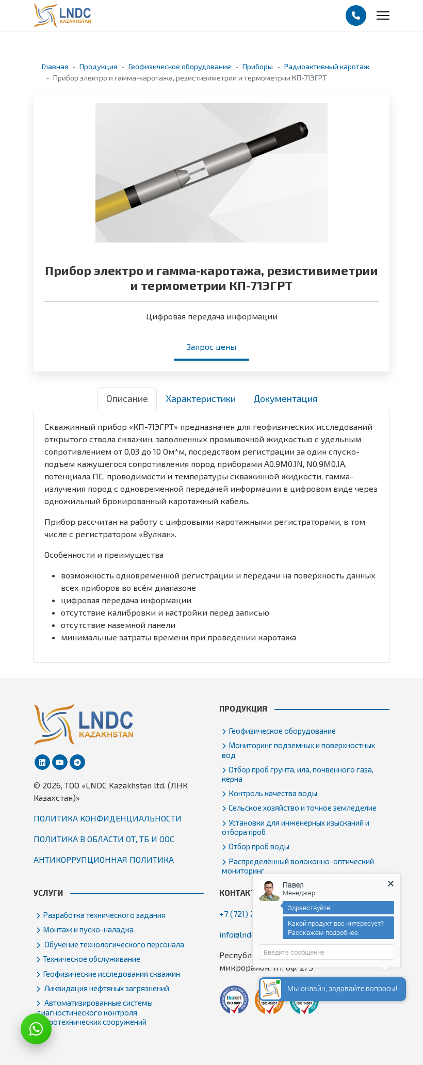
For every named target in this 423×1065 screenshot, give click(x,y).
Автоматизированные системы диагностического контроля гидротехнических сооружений (94, 1012)
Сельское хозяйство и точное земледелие (303, 807)
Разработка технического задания (104, 914)
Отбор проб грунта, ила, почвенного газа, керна (297, 774)
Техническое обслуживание (91, 958)
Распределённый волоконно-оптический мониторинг (298, 866)
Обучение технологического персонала (113, 944)
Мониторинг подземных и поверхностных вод (298, 749)
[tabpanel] (211, 532)
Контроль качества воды (273, 793)
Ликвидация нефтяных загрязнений (106, 988)
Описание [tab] (127, 398)
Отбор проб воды (259, 846)
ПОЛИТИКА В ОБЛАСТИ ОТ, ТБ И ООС (104, 839)
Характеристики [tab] (201, 398)
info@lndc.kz (242, 934)
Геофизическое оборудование (282, 730)
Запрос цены (211, 346)
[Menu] (383, 15)
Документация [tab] (285, 398)
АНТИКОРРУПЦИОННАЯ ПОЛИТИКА (104, 859)
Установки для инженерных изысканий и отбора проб (295, 827)
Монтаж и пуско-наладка (88, 929)
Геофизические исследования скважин (111, 973)
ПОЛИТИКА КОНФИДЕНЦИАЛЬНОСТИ (108, 818)
